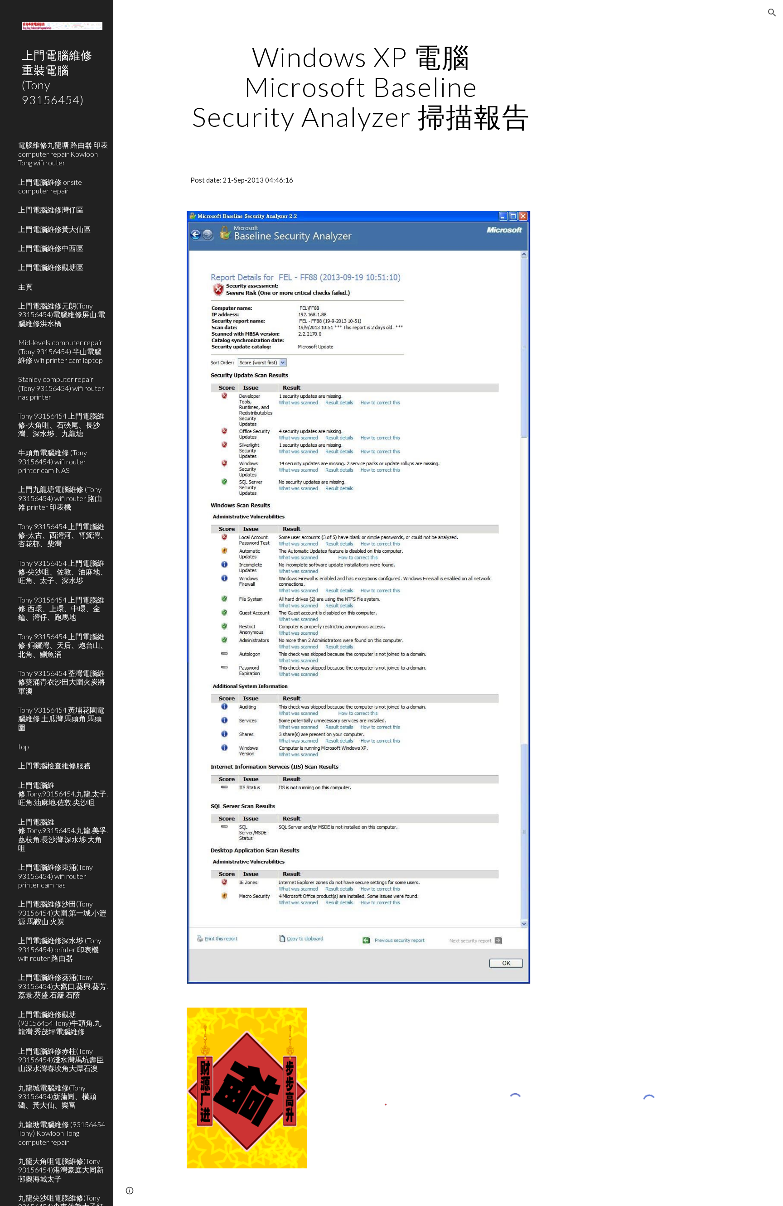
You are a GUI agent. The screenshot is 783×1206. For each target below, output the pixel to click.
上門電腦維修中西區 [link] (50, 248)
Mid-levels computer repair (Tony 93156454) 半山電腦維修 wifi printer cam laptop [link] (60, 351)
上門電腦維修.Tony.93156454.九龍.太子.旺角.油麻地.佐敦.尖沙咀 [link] (63, 794)
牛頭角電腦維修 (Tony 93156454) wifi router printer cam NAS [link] (52, 461)
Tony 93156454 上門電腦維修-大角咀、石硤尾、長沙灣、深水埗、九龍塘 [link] (61, 424)
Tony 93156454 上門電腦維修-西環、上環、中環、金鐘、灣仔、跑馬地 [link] (61, 608)
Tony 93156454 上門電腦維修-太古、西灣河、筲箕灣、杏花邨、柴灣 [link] (62, 535)
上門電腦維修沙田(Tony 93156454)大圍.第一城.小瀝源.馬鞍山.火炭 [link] (62, 912)
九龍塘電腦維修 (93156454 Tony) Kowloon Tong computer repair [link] (61, 1133)
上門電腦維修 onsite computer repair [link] (50, 186)
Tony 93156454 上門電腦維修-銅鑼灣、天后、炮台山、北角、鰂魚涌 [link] (62, 645)
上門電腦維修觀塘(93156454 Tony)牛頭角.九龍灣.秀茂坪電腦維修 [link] (60, 1023)
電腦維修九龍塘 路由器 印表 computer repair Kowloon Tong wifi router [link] (63, 153)
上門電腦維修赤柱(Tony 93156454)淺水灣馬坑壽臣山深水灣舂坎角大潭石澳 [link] (61, 1060)
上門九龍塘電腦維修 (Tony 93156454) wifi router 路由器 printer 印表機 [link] (60, 498)
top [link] (23, 746)
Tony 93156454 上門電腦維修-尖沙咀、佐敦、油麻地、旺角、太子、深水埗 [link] (62, 572)
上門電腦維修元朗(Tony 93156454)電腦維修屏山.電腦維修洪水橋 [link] (61, 314)
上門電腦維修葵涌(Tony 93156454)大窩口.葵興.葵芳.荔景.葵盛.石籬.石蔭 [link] (63, 986)
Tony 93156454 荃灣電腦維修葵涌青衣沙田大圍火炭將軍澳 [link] (61, 682)
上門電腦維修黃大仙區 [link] (54, 229)
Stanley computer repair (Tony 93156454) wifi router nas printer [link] (61, 388)
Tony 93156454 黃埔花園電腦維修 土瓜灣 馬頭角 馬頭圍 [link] (61, 718)
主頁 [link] (25, 286)
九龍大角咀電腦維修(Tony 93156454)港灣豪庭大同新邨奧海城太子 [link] (61, 1170)
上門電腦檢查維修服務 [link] (54, 765)
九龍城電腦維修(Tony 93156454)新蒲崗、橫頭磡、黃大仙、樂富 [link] (57, 1096)
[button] (772, 13)
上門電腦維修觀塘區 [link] (50, 267)
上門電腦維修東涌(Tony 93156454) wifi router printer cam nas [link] (55, 876)
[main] (361, 86)
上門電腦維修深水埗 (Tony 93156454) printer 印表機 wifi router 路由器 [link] (60, 949)
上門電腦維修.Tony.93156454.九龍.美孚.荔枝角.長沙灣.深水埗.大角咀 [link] (63, 834)
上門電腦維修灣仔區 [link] (50, 209)
